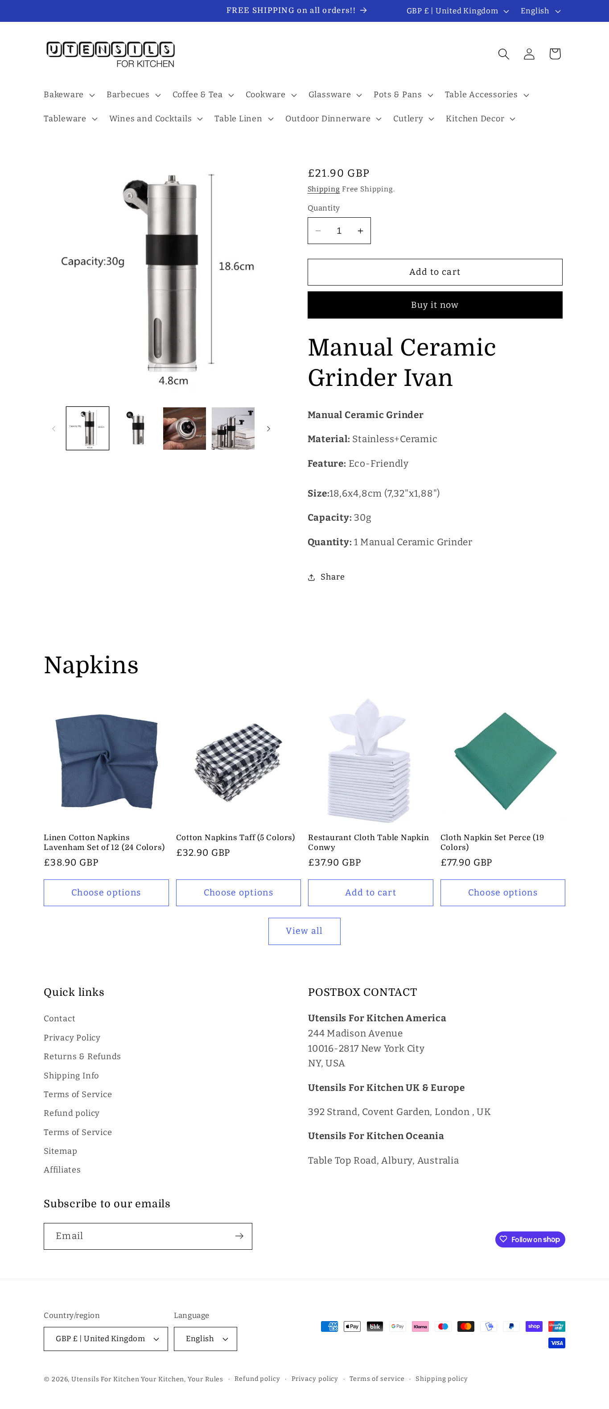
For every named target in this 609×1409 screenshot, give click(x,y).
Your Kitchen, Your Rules (182, 1379)
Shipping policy (442, 1378)
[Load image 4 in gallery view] (233, 428)
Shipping (324, 189)
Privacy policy (315, 1378)
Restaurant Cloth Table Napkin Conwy (368, 842)
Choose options (106, 892)
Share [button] (333, 577)
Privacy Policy (72, 1038)
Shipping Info (71, 1076)
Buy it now (435, 305)
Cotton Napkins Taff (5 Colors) (235, 837)
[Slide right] (269, 428)
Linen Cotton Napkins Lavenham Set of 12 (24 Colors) (104, 842)
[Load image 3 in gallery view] (184, 428)
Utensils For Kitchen (105, 1379)
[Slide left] (53, 428)
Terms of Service (78, 1094)
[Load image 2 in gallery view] (136, 428)
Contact (59, 1019)
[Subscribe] (239, 1236)
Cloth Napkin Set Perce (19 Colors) (492, 842)
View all (304, 931)
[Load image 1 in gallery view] (87, 428)
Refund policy (72, 1114)
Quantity (324, 208)
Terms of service (377, 1378)
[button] (68, 95)
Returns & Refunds (82, 1057)
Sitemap (60, 1151)
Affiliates (62, 1170)
